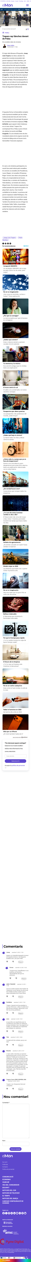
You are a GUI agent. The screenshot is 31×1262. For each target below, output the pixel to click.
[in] (14, 1214)
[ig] (9, 1214)
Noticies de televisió (11, 1193)
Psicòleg (21, 1)
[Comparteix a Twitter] (3, 244)
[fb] (3, 1214)
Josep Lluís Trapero (9, 237)
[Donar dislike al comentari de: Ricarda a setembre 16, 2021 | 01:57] (13, 1074)
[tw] (6, 1214)
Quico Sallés (10, 45)
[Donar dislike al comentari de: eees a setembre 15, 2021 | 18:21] (13, 1031)
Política (7, 32)
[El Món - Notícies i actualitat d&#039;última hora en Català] (6, 7)
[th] (22, 1214)
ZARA (28, 1)
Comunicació (7, 1177)
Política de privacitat (8, 1169)
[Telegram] (11, 1214)
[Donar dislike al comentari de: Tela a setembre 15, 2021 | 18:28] (13, 1045)
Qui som (4, 1162)
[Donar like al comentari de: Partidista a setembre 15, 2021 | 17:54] (7, 1013)
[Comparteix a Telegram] (10, 244)
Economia (6, 1179)
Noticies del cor (9, 1190)
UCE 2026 (8, 1)
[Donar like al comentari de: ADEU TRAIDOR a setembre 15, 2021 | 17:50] (7, 996)
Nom (3, 1140)
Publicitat (5, 1164)
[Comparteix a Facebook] (5, 244)
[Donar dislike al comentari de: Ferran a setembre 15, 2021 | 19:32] (16, 978)
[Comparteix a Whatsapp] (8, 244)
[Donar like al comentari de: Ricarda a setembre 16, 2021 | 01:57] (7, 1074)
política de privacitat (18, 765)
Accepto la (15, 765)
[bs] (25, 1214)
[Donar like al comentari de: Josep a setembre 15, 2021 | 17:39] (7, 962)
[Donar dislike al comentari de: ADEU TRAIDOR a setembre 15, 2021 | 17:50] (13, 996)
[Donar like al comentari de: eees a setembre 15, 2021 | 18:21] (7, 1031)
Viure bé (5, 1182)
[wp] (20, 1214)
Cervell (16, 1)
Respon (21, 962)
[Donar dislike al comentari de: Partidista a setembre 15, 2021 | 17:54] (13, 1013)
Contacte (5, 1167)
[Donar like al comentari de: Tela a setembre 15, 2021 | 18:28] (7, 1045)
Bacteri (12, 1)
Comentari (6, 1102)
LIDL (25, 1)
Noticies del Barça (10, 1198)
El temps (6, 1196)
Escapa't (5, 1188)
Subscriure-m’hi (15, 761)
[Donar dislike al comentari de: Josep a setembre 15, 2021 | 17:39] (13, 962)
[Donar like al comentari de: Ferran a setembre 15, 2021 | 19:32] (10, 978)
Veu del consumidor (10, 1185)
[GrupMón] (15, 1260)
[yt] (17, 1214)
